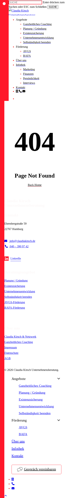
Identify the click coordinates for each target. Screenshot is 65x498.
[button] (5, 495)
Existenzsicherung (14, 286)
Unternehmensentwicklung (19, 291)
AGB (7, 358)
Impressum (10, 347)
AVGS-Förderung (14, 302)
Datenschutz (11, 352)
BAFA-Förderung (14, 307)
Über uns (18, 441)
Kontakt (17, 456)
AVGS (23, 427)
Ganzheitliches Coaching (18, 342)
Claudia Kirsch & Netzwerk (20, 336)
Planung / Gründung (16, 280)
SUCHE (53, 7)
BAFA (23, 434)
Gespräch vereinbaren (40, 469)
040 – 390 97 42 (19, 246)
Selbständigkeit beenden (18, 296)
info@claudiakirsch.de (22, 240)
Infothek (18, 448)
